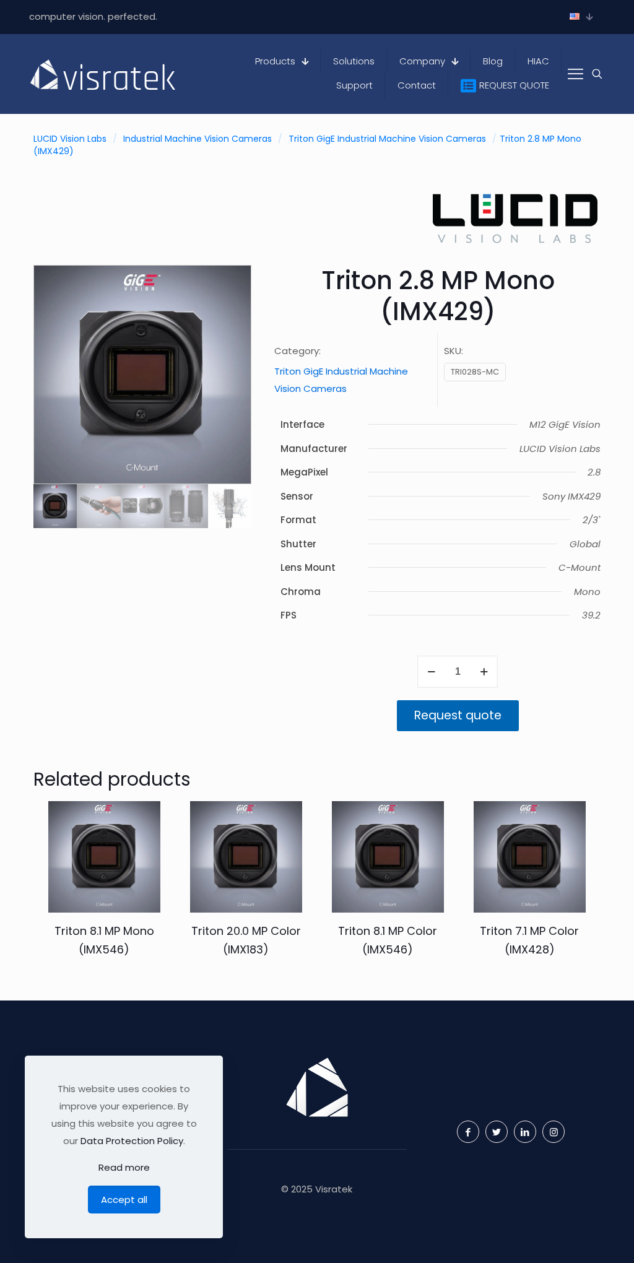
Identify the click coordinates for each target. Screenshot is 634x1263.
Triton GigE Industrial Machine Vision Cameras (387, 138)
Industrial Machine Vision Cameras (197, 138)
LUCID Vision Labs (69, 138)
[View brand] (515, 246)
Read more (124, 1167)
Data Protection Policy (131, 1140)
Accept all (124, 1199)
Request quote (458, 715)
